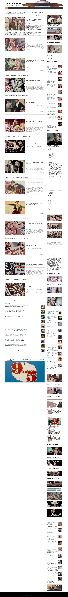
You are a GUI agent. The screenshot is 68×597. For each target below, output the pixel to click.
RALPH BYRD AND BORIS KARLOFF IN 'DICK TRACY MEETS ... (55, 189)
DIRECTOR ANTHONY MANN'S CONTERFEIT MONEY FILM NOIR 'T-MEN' (17, 136)
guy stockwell (39, 20)
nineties (52, 488)
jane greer (15, 38)
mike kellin (19, 21)
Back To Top (42, 595)
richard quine (30, 33)
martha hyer (11, 33)
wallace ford (37, 27)
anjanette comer (29, 20)
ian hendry (31, 15)
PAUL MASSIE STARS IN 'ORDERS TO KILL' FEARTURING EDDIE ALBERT (17, 75)
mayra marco (15, 33)
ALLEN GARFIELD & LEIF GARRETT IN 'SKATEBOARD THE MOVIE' (16, 310)
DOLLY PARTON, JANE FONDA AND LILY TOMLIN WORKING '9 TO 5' (16, 357)
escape (36, 29)
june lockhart (32, 27)
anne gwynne (31, 43)
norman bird (14, 16)
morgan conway (30, 38)
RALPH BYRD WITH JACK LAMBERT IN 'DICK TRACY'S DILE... (55, 191)
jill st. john (15, 21)
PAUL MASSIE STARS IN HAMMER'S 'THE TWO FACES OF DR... (55, 168)
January (50, 193)
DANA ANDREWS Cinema (52, 436)
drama (28, 15)
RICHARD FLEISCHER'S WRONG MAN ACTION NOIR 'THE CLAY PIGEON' (17, 177)
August (50, 156)
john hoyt (12, 30)
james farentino (10, 21)
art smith (37, 26)
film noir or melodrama (11, 41)
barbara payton (31, 29)
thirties (48, 490)
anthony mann (33, 26)
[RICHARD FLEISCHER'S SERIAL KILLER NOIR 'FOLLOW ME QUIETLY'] (15, 207)
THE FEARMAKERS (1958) (56, 437)
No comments (22, 15)
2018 (49, 200)
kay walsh (10, 16)
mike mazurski (19, 38)
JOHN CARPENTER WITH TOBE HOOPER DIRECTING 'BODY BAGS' (52, 579)
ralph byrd (17, 44)
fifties (48, 488)
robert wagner (23, 21)
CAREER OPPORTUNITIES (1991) (56, 431)
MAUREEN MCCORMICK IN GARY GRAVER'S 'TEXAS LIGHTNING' (51, 124)
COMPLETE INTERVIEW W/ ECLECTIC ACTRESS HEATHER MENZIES (52, 365)
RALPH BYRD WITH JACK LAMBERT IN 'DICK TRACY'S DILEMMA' (16, 279)
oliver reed (17, 18)
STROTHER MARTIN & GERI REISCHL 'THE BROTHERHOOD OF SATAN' (52, 324)
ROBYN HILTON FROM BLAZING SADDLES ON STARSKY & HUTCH (16, 344)
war (59, 488)
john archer (19, 24)
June (49, 158)
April (49, 161)
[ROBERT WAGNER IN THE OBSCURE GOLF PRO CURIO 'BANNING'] (15, 105)
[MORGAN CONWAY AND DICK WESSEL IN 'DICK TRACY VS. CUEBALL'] (15, 248)
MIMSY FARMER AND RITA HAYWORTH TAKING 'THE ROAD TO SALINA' (51, 359)
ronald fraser (19, 16)
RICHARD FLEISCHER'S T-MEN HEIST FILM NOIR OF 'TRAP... (55, 178)
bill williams (35, 32)
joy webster (13, 18)
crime (40, 23)
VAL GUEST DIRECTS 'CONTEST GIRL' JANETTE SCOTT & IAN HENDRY (17, 34)
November (50, 153)
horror (12, 38)
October (50, 154)
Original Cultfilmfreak (51, 429)
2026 (49, 148)
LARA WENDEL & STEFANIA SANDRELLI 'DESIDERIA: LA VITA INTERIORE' (51, 85)
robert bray (34, 33)
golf (35, 20)
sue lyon (58, 490)
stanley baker (53, 490)
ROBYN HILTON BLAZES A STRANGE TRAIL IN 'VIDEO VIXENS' (16, 334)
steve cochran (36, 24)
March (50, 162)
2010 (49, 209)
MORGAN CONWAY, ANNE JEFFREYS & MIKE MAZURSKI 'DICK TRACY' (17, 218)
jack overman (22, 27)
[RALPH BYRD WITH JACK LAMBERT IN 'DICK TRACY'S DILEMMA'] (15, 289)
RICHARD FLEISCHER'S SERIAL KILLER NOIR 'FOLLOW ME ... (55, 182)
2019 (49, 199)
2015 (49, 203)
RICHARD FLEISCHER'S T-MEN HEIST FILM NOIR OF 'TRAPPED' (16, 156)
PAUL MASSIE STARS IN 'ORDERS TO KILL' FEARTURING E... (55, 170)
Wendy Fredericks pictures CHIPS (53, 425)
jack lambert (17, 47)
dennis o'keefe (10, 27)
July (49, 157)
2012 (49, 207)
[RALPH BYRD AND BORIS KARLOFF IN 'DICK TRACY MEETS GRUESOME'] (15, 268)
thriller (39, 18)
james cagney (14, 24)
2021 (49, 196)
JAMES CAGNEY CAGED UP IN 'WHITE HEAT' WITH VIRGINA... (55, 174)
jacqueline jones (35, 15)
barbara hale (31, 32)
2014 (49, 204)
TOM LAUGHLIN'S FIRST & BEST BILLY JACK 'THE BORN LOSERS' (16, 349)
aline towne (31, 23)
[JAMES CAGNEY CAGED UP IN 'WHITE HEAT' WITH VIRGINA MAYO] (15, 125)
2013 (49, 205)
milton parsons (25, 38)
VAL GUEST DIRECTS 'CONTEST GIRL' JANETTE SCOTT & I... (55, 166)
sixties (27, 16)
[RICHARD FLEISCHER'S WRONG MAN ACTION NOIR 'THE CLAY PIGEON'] (15, 187)
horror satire (13, 44)
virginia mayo (41, 24)
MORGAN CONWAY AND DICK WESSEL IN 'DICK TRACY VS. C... (55, 186)
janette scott (41, 15)
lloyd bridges (17, 30)
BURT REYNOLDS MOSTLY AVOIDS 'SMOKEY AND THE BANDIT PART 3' (51, 523)
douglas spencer (36, 35)
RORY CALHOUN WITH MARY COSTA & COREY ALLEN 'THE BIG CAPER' (35, 20)
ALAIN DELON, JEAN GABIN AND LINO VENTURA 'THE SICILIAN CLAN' (51, 72)
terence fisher (34, 18)
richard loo (25, 33)
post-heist (23, 24)
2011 (49, 208)
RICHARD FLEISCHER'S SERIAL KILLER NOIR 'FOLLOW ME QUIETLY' (16, 197)
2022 (49, 195)
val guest (30, 16)
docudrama (15, 27)
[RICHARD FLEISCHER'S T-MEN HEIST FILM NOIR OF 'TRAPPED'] (15, 166)
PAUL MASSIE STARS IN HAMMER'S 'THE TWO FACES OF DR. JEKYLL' (16, 54)
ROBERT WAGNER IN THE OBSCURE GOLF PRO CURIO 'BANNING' (16, 95)
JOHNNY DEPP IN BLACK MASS (52, 311)
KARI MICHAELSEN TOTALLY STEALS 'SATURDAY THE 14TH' (15, 315)
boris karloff (36, 43)
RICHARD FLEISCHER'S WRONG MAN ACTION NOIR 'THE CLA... (55, 180)
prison (27, 24)
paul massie (21, 18)
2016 (49, 202)
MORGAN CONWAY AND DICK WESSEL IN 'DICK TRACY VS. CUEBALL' (17, 238)
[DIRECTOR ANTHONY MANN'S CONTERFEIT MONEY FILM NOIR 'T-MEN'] (15, 146)
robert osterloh (30, 24)
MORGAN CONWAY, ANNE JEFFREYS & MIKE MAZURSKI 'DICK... (55, 184)
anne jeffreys (31, 40)
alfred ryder (28, 26)
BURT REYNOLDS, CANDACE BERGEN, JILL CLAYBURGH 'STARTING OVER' (52, 549)
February (50, 192)
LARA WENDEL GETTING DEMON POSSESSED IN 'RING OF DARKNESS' (52, 104)
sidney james (24, 16)
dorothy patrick (30, 35)
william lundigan (32, 36)
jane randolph (27, 27)
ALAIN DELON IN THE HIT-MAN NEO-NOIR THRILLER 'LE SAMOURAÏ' (52, 98)
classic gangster (36, 23)
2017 (49, 201)
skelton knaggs (29, 41)
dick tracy (39, 40)
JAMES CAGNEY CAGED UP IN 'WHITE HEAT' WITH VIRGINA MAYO (16, 116)
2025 (49, 149)
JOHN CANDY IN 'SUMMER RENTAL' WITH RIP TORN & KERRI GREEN (16, 329)
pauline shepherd (26, 18)
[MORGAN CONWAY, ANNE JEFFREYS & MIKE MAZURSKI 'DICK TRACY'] (15, 228)
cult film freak (13, 3)
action (28, 23)
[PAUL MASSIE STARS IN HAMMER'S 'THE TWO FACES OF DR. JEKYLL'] (15, 64)
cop (27, 35)
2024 (49, 150)
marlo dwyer (17, 36)
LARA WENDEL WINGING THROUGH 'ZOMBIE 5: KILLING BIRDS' (52, 111)
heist (11, 24)
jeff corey (13, 36)
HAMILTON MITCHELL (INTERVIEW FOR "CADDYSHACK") (15, 339)
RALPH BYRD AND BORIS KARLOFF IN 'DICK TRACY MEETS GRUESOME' (34, 265)
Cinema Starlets (50, 417)
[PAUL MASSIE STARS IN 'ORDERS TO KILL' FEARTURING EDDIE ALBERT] (15, 85)
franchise (9, 38)
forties (8, 24)
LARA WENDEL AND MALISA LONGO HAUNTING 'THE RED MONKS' (52, 66)
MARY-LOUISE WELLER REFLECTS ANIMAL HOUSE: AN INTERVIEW (16, 324)
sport (27, 21)
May (49, 159)
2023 (49, 194)
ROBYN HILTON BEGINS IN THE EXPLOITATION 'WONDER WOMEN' (16, 305)
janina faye (6, 16)
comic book (36, 40)
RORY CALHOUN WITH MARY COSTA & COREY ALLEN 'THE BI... (55, 164)
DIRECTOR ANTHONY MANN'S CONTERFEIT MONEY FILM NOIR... (55, 176)
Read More (42, 50)
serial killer (27, 36)
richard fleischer (22, 30)
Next (15, 300)
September (50, 155)
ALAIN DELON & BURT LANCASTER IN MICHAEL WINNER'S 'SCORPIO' (51, 92)
